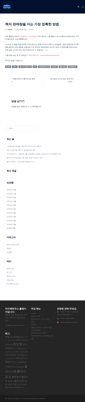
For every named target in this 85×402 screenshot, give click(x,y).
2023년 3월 (11, 197)
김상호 (8, 66)
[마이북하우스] (7, 7)
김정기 (13, 340)
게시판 (33, 325)
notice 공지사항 (13, 244)
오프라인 (23, 352)
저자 (17, 358)
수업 (19, 348)
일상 (23, 355)
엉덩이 (11, 352)
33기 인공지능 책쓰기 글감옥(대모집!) (21, 150)
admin (9, 29)
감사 (11, 337)
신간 (7, 351)
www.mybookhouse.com (49, 55)
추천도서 (15, 367)
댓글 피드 (10, 280)
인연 (19, 355)
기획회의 (9, 340)
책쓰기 (9, 361)
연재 (32, 322)
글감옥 (16, 337)
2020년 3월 (11, 224)
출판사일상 (63, 66)
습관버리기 (24, 348)
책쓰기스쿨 (17, 362)
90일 (7, 337)
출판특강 (11, 381)
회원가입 (10, 268)
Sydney (42, 398)
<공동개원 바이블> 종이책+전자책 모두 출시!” (24, 146)
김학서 (15, 66)
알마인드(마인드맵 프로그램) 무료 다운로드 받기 (25, 158)
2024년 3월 (11, 190)
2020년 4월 (11, 220)
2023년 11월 (11, 194)
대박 (35, 66)
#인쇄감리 (33, 36)
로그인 (30, 106)
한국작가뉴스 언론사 (39, 333)
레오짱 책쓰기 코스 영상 (40, 319)
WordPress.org (12, 284)
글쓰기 (22, 337)
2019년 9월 (11, 228)
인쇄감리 (54, 66)
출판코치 (16, 376)
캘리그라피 (19, 381)
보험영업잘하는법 (44, 66)
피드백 (23, 384)
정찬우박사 (23, 358)
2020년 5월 (11, 217)
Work (31, 29)
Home (33, 313)
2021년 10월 (11, 201)
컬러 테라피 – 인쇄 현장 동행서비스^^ (21, 162)
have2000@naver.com (69, 322)
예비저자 (16, 352)
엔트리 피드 (11, 276)
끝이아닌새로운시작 (25, 66)
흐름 (22, 387)
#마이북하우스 (23, 36)
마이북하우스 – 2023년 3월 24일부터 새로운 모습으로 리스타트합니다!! (34, 154)
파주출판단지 (72, 66)
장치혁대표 (12, 358)
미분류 (9, 252)
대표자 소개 (35, 316)
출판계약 (21, 367)
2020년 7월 (11, 209)
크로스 (18, 384)
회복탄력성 (17, 387)
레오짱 (17, 344)
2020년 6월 (11, 213)
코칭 (14, 384)
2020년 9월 (11, 205)
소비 (15, 348)
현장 (11, 387)
